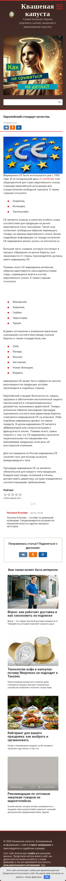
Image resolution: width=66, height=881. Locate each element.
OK (46, 877)
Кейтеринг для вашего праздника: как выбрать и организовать (28, 736)
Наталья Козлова (17, 512)
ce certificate (46, 178)
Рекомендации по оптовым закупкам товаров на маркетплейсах (29, 797)
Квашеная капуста (37, 9)
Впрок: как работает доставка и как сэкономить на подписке (32, 613)
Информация (10, 122)
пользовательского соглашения (21, 865)
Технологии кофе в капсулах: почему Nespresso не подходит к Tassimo (33, 672)
